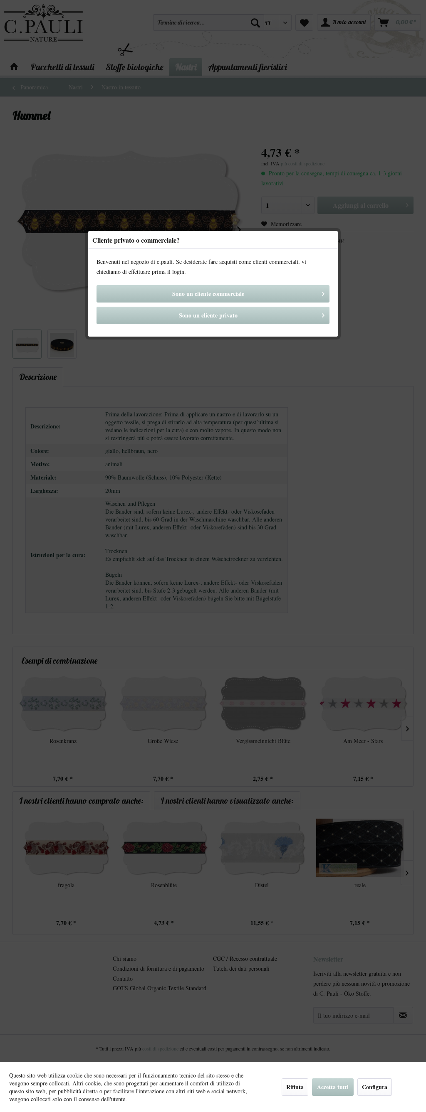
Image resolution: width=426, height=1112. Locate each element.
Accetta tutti (333, 1086)
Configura (374, 1086)
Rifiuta (295, 1086)
